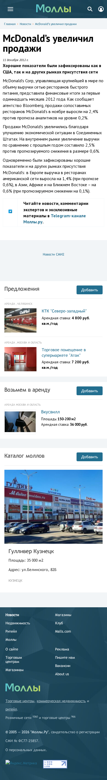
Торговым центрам (13, 659)
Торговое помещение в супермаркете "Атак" (64, 352)
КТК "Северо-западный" (64, 311)
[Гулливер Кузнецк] (53, 507)
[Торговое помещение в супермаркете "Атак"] (20, 359)
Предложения (21, 288)
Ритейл (11, 631)
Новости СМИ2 (53, 254)
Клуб (59, 623)
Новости (25, 24)
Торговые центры (19, 701)
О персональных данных (25, 750)
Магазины (63, 615)
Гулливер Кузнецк (31, 551)
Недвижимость (17, 623)
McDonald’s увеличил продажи (56, 24)
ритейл (11, 709)
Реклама (62, 649)
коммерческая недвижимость (61, 701)
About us (62, 674)
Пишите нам (65, 657)
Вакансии (62, 666)
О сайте (11, 649)
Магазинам (14, 670)
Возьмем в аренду (27, 389)
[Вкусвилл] (20, 421)
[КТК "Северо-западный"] (20, 320)
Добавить (89, 290)
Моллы (10, 640)
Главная (10, 24)
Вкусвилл (50, 411)
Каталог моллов (24, 455)
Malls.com (63, 631)
